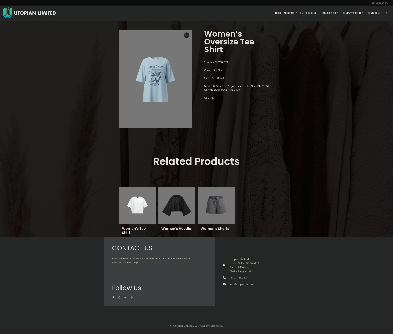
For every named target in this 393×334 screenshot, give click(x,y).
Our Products (308, 13)
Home (278, 13)
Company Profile (352, 13)
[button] (186, 35)
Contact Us (374, 13)
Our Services (329, 13)
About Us (289, 13)
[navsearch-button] (387, 13)
